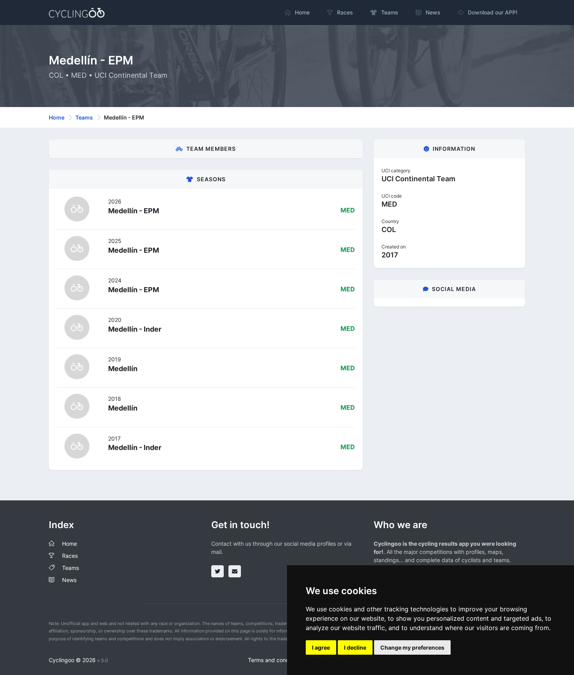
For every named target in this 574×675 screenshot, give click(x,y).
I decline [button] (355, 647)
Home (56, 117)
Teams (84, 117)
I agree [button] (321, 647)
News (69, 580)
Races (70, 555)
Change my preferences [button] (412, 647)
